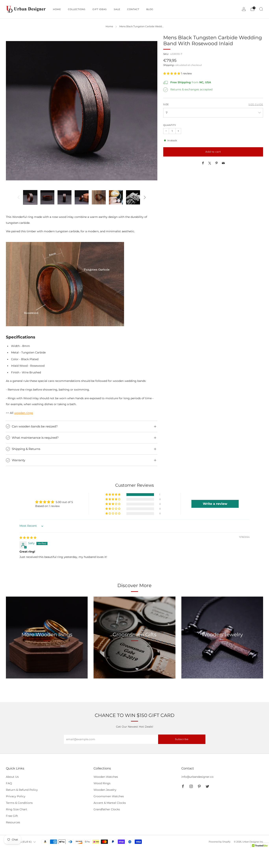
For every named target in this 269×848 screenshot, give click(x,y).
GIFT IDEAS (100, 9)
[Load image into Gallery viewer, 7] (133, 197)
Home (109, 26)
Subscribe (181, 739)
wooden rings (23, 412)
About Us (12, 776)
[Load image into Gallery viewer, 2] (47, 197)
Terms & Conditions (19, 802)
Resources (13, 822)
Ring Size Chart (16, 809)
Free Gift (12, 815)
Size (166, 104)
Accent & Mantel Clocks (110, 802)
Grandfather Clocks (107, 809)
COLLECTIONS (76, 9)
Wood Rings (102, 783)
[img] (27, 537)
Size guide (256, 104)
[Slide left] (18, 197)
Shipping (168, 65)
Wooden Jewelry (105, 789)
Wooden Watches (106, 776)
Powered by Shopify (219, 841)
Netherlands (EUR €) (19, 841)
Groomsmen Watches (109, 796)
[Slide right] (144, 197)
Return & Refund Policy (22, 789)
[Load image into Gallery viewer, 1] (30, 197)
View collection (46, 652)
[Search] (261, 9)
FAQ (9, 783)
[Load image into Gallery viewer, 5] (99, 197)
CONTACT (133, 9)
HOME (57, 9)
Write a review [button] (215, 504)
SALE (117, 9)
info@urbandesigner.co (197, 776)
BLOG (149, 9)
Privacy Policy (15, 796)
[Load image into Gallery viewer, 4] (81, 197)
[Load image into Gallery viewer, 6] (116, 197)
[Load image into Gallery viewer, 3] (64, 197)
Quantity (169, 125)
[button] (172, 73)
